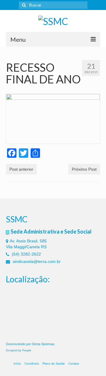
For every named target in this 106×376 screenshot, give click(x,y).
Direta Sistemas (43, 344)
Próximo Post (84, 169)
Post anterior (21, 169)
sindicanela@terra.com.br (36, 261)
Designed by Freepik (18, 350)
